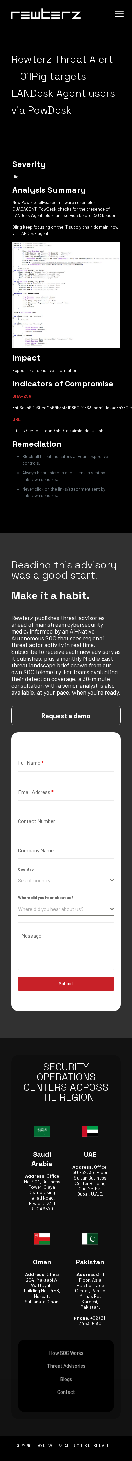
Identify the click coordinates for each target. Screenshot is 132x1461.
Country (26, 868)
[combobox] (66, 880)
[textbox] (64, 880)
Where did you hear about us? (45, 897)
